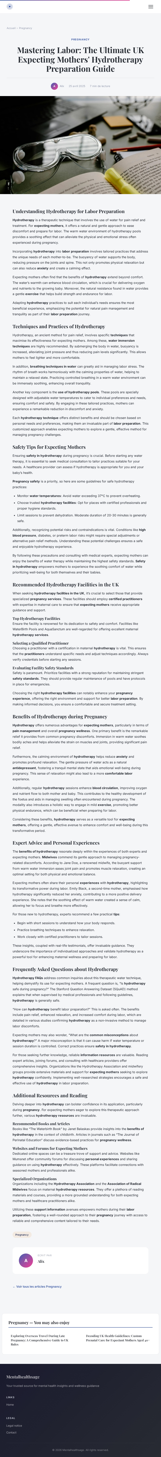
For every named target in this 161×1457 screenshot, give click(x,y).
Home (10, 1404)
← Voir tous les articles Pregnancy (37, 1286)
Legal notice (14, 1425)
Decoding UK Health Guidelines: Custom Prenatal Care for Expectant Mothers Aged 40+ (118, 1338)
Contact (11, 1432)
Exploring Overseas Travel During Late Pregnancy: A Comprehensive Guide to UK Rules (39, 1340)
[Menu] (151, 7)
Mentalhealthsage (22, 1376)
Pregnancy (25, 28)
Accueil (11, 28)
